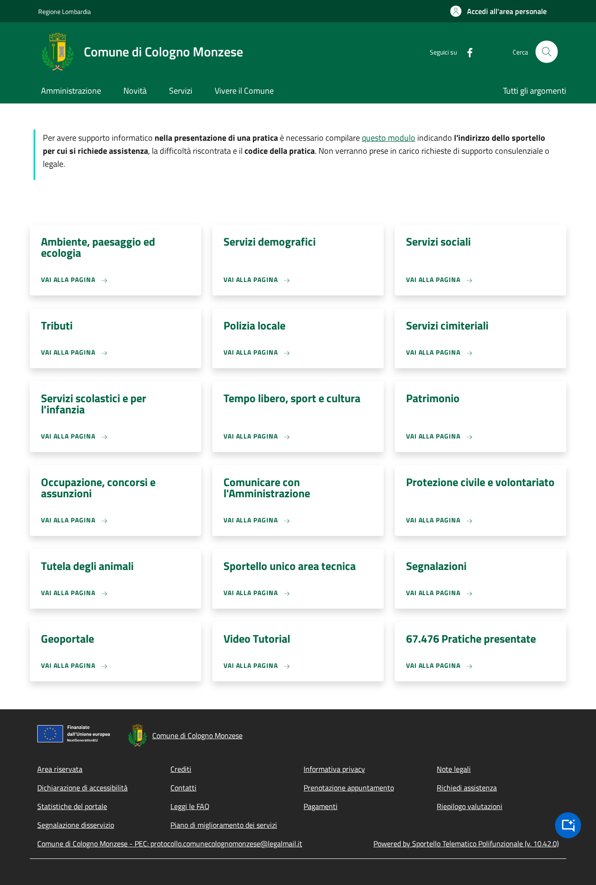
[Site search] (546, 52)
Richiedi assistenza (467, 787)
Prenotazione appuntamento (349, 787)
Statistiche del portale (72, 806)
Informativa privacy (334, 769)
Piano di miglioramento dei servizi (223, 824)
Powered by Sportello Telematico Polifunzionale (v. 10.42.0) (466, 843)
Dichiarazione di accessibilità (82, 787)
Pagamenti (321, 806)
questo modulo (388, 137)
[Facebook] (466, 51)
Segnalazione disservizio (75, 824)
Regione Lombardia (64, 11)
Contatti (183, 787)
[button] (498, 11)
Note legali (454, 769)
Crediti (180, 769)
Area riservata (59, 769)
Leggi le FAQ (190, 806)
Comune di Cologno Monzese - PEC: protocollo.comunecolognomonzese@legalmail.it (169, 843)
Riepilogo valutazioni (469, 806)
